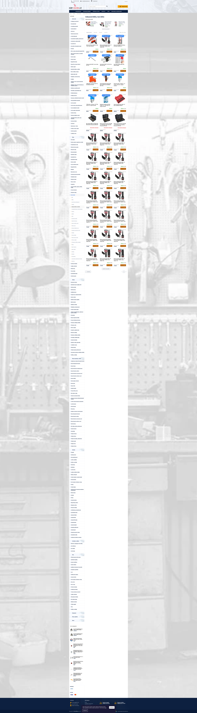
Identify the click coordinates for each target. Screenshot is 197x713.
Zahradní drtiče (73, 517)
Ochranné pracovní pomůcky (75, 174)
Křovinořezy (73, 464)
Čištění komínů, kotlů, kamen (76, 557)
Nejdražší (100, 32)
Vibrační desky (73, 347)
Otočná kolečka (73, 479)
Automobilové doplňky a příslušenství (77, 38)
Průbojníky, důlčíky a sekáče (76, 242)
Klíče (72, 216)
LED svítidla (73, 548)
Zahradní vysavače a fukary (75, 532)
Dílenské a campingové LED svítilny (76, 543)
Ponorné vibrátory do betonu (75, 320)
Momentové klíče (74, 218)
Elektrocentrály (73, 287)
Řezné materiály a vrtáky (76, 358)
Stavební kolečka (74, 500)
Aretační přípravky (74, 36)
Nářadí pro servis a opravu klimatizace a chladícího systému (77, 85)
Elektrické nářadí (73, 154)
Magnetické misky (74, 61)
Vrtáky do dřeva (73, 436)
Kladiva (73, 211)
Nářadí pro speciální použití (75, 88)
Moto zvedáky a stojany (75, 71)
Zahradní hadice (73, 522)
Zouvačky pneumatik (74, 26)
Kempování (74, 613)
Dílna (73, 137)
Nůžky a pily (74, 225)
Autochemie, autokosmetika (75, 41)
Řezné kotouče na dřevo (75, 416)
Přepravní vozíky (73, 192)
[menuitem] (78, 11)
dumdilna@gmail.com (75, 702)
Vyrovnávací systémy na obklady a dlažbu (77, 352)
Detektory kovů (73, 454)
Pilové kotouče (73, 406)
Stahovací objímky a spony (75, 115)
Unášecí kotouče (73, 428)
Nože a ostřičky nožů (75, 223)
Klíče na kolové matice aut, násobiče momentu (77, 54)
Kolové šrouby (73, 59)
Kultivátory (73, 467)
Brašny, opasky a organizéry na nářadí (77, 142)
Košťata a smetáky (74, 462)
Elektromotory (73, 289)
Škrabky (73, 254)
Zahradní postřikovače (74, 527)
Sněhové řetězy (73, 112)
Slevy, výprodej (74, 616)
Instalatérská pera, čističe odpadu (77, 209)
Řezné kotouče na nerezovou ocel (76, 418)
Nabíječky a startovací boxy (75, 76)
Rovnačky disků (73, 23)
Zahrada (73, 449)
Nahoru (88, 271)
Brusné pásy (73, 383)
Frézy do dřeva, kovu (74, 390)
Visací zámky (73, 271)
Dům (73, 554)
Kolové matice (73, 56)
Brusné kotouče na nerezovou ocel (76, 373)
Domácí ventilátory (74, 562)
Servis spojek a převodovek (75, 110)
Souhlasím (112, 707)
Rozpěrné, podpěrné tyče (75, 330)
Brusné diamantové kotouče (75, 363)
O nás (86, 702)
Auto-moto (74, 18)
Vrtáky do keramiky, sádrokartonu (76, 438)
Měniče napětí (73, 66)
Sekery (72, 497)
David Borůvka (125, 711)
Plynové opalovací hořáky (75, 317)
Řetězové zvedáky (74, 332)
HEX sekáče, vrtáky (74, 393)
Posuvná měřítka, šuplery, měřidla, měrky (76, 187)
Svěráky (73, 251)
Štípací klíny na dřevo (74, 502)
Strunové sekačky (74, 507)
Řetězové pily (73, 492)
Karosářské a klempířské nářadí (76, 46)
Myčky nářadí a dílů (74, 74)
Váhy (72, 606)
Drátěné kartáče (73, 388)
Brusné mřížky (73, 378)
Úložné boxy (73, 268)
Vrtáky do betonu (74, 433)
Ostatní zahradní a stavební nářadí (76, 477)
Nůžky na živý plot (74, 474)
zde (105, 707)
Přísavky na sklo (73, 325)
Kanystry (72, 48)
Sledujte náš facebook (75, 705)
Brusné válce (73, 385)
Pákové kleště (74, 235)
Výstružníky (73, 431)
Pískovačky (73, 315)
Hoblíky (73, 204)
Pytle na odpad (73, 327)
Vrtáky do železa (73, 446)
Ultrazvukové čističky (74, 596)
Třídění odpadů (73, 604)
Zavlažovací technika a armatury (76, 537)
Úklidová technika (74, 601)
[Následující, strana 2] (124, 272)
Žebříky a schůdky (74, 609)
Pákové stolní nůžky (75, 237)
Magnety (72, 169)
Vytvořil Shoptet (119, 711)
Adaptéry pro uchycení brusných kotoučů (77, 361)
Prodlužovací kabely (74, 589)
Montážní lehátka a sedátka (75, 69)
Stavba (73, 279)
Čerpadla (72, 452)
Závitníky (73, 261)
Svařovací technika (74, 263)
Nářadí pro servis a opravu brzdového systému (77, 82)
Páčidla (73, 232)
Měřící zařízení (73, 302)
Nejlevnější (95, 32)
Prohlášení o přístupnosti (89, 703)
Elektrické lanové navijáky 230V (76, 284)
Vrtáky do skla (73, 443)
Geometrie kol (73, 43)
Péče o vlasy (73, 584)
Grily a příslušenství (74, 457)
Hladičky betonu (73, 292)
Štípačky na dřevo (74, 505)
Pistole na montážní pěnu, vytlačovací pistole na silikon (77, 312)
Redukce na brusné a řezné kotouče (77, 411)
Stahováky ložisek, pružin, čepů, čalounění (76, 118)
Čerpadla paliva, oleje (74, 144)
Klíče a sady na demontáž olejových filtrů (77, 51)
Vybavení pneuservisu (74, 33)
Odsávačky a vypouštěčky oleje (76, 90)
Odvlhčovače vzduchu (74, 574)
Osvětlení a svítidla (75, 541)
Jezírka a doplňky (74, 459)
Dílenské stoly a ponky (74, 147)
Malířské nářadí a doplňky (75, 299)
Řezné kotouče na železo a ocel (76, 421)
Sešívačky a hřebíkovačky (75, 337)
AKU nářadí (73, 139)
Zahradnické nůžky (74, 534)
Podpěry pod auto (74, 95)
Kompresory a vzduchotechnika (76, 294)
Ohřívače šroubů (73, 179)
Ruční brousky (73, 423)
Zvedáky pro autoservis (75, 21)
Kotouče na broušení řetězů (75, 395)
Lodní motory (73, 469)
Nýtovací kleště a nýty (75, 228)
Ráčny (73, 244)
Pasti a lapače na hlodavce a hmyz (76, 482)
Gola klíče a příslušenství (75, 202)
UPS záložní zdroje (74, 599)
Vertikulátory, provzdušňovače (76, 510)
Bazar (73, 620)
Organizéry (73, 184)
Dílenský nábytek (74, 152)
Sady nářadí (74, 249)
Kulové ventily (73, 297)
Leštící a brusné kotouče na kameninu (77, 401)
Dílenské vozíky (73, 149)
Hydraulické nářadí (74, 159)
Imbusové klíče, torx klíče (76, 206)
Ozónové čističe (73, 577)
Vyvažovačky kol (73, 28)
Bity (72, 197)
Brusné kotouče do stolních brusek (76, 368)
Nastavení (85, 710)
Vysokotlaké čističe (74, 512)
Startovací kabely (74, 121)
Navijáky (72, 79)
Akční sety (72, 31)
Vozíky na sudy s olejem (75, 128)
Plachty (72, 484)
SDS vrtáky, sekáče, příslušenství (76, 426)
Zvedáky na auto (73, 133)
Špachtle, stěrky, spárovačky (75, 342)
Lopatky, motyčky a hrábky (75, 472)
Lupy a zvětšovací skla (74, 164)
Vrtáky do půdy (73, 441)
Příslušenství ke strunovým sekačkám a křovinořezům (77, 490)
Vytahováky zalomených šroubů (77, 258)
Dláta (72, 199)
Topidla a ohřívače (74, 266)
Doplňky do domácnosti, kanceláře (76, 567)
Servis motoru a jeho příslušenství (76, 105)
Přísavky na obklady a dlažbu (75, 322)
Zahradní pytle (73, 529)
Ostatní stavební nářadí (74, 309)
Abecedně (105, 32)
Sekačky (72, 495)
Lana (72, 572)
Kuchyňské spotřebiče (74, 569)
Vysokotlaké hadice (74, 273)
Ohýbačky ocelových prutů (76, 230)
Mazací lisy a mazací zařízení (75, 64)
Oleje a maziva (73, 181)
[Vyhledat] (107, 6)
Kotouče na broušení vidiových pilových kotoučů (77, 399)
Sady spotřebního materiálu (75, 100)
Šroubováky (74, 256)
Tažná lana (72, 123)
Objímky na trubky (74, 304)
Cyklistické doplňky (74, 559)
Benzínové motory (74, 282)
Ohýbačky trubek (73, 176)
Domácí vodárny (73, 564)
